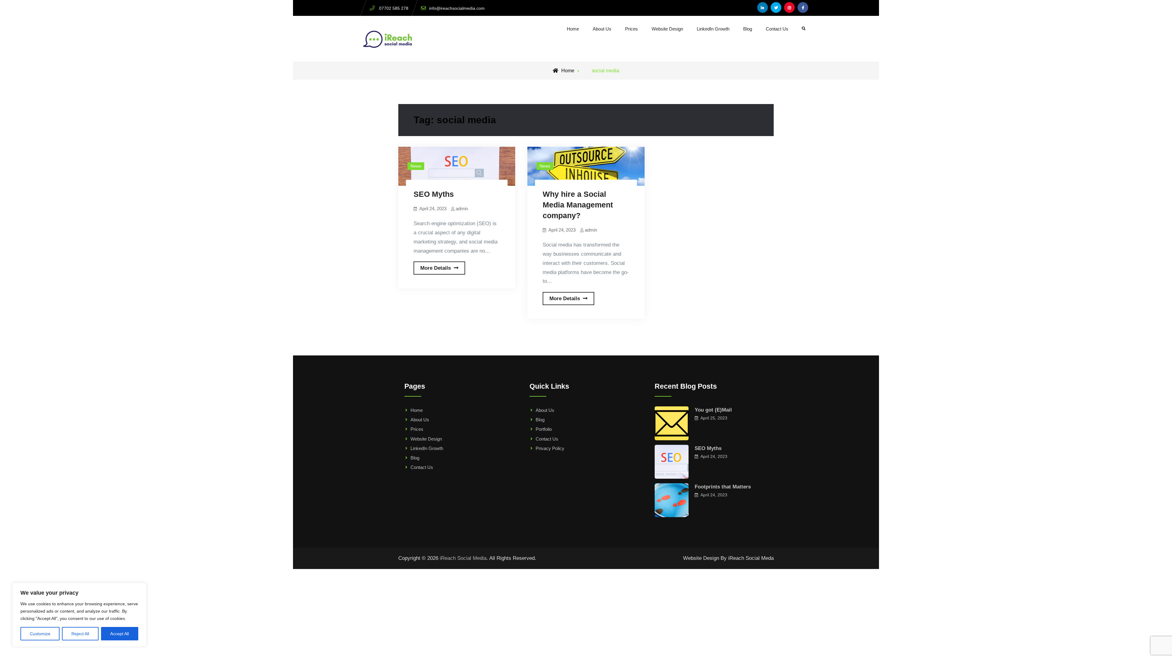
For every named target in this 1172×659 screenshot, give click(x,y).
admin (462, 208)
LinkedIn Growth (713, 28)
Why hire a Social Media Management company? (578, 205)
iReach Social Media (463, 558)
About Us (602, 28)
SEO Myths (434, 194)
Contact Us (777, 28)
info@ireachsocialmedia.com (457, 8)
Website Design (667, 28)
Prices (631, 28)
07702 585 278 (393, 8)
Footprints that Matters (723, 487)
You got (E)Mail (713, 410)
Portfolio (544, 429)
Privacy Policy (550, 448)
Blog (747, 28)
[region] (79, 615)
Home (573, 28)
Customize (40, 633)
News (416, 166)
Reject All (80, 633)
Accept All (119, 633)
